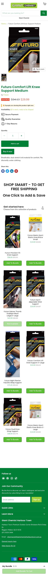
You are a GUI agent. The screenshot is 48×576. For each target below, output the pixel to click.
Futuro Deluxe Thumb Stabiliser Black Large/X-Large (12, 313)
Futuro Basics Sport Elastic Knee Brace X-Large (35, 427)
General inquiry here (9, 541)
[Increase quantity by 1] (21, 136)
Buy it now (7, 151)
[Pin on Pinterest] (16, 171)
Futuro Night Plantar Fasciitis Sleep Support (13, 382)
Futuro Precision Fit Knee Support (12, 254)
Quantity (4, 131)
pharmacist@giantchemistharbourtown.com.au (24, 537)
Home (3, 24)
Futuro (6, 95)
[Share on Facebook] (3, 171)
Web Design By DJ (8, 546)
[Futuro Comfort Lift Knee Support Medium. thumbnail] (4, 77)
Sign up (36, 499)
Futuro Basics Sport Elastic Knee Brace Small (35, 237)
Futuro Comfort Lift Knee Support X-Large (35, 362)
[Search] (44, 13)
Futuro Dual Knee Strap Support (13, 430)
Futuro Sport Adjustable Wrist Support (35, 302)
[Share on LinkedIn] (12, 171)
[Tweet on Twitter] (7, 171)
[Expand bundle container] (44, 566)
